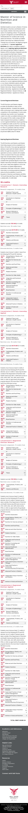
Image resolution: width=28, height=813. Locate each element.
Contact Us (5, 748)
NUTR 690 (14, 230)
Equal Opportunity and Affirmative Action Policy (14, 808)
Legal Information (8, 809)
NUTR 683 (2, 303)
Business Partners (6, 762)
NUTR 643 (2, 256)
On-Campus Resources (7, 754)
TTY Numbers (16, 809)
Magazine (4, 768)
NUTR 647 (2, 236)
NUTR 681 (2, 562)
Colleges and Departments (8, 739)
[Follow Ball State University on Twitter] (7, 776)
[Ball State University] (14, 794)
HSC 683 (2, 208)
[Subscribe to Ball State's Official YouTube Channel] (10, 776)
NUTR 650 (2, 267)
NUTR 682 (2, 566)
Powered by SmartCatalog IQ (14, 810)
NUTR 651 (2, 271)
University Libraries (6, 749)
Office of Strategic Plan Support (10, 752)
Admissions (5, 731)
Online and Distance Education (9, 736)
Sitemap (21, 809)
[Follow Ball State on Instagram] (14, 776)
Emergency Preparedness (8, 763)
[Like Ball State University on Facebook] (3, 776)
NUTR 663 (2, 289)
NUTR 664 (2, 293)
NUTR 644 (2, 260)
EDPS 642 (2, 204)
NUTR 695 (2, 298)
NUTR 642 (2, 232)
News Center (5, 769)
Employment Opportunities (8, 751)
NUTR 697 (2, 212)
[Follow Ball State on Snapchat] (7, 780)
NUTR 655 (2, 278)
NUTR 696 (2, 307)
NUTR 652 (2, 275)
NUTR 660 (2, 286)
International (5, 734)
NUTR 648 (2, 240)
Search (12, 8)
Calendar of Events (6, 746)
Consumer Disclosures (7, 766)
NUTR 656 (2, 282)
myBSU (4, 760)
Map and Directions (7, 745)
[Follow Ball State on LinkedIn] (3, 780)
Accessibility (5, 765)
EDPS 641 (2, 198)
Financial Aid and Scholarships (9, 737)
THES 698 (2, 217)
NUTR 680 (2, 558)
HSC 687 (2, 192)
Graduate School (6, 733)
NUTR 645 (2, 264)
